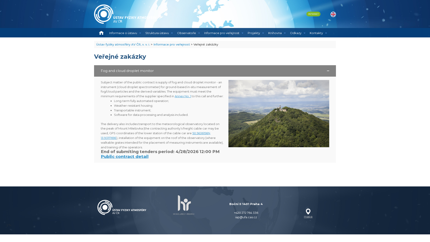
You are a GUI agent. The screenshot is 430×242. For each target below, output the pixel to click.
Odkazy (295, 33)
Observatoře (186, 33)
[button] (215, 71)
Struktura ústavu (157, 33)
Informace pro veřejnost (221, 33)
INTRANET (313, 14)
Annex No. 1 (183, 96)
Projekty (254, 33)
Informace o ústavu (123, 33)
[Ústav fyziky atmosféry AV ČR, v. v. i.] (125, 14)
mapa (308, 216)
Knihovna (275, 33)
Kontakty (316, 33)
